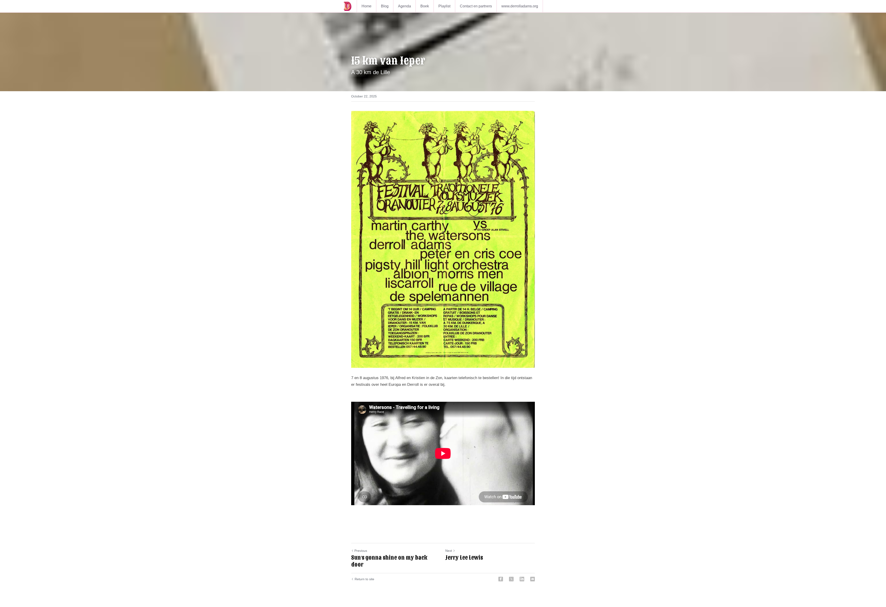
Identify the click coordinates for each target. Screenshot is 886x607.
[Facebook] (500, 579)
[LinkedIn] (522, 579)
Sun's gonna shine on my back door (389, 561)
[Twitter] (511, 579)
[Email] (532, 579)
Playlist (444, 6)
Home (366, 6)
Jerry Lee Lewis (464, 557)
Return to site (364, 579)
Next (448, 551)
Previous (360, 551)
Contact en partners (476, 6)
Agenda (404, 6)
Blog (385, 6)
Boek (424, 6)
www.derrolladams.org (519, 6)
